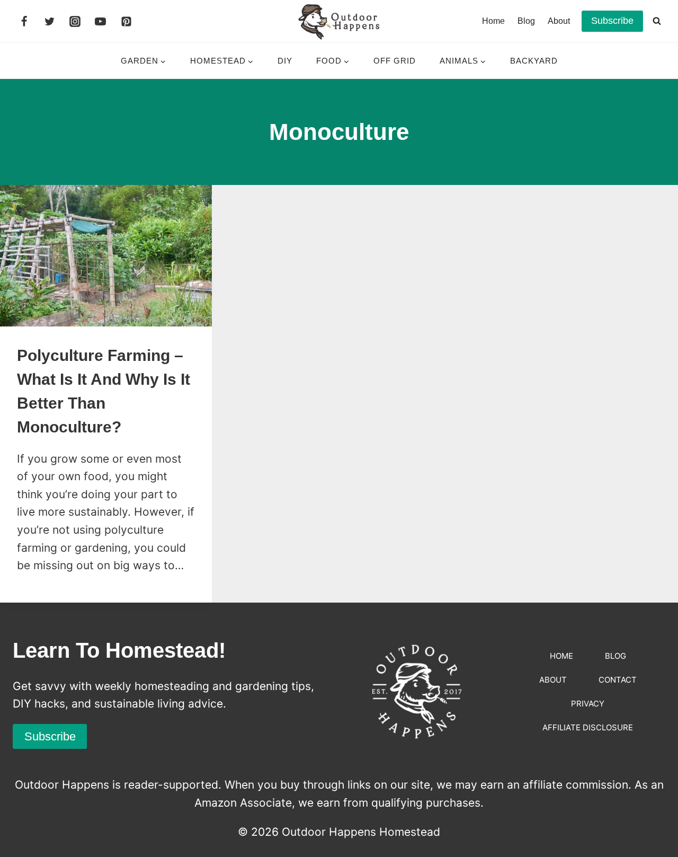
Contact (618, 680)
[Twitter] (49, 21)
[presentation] (106, 255)
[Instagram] (75, 21)
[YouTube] (101, 21)
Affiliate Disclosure (587, 727)
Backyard (534, 60)
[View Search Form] (656, 21)
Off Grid (394, 60)
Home (493, 20)
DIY (285, 60)
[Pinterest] (126, 21)
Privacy (587, 704)
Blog (526, 20)
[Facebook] (24, 21)
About (559, 20)
